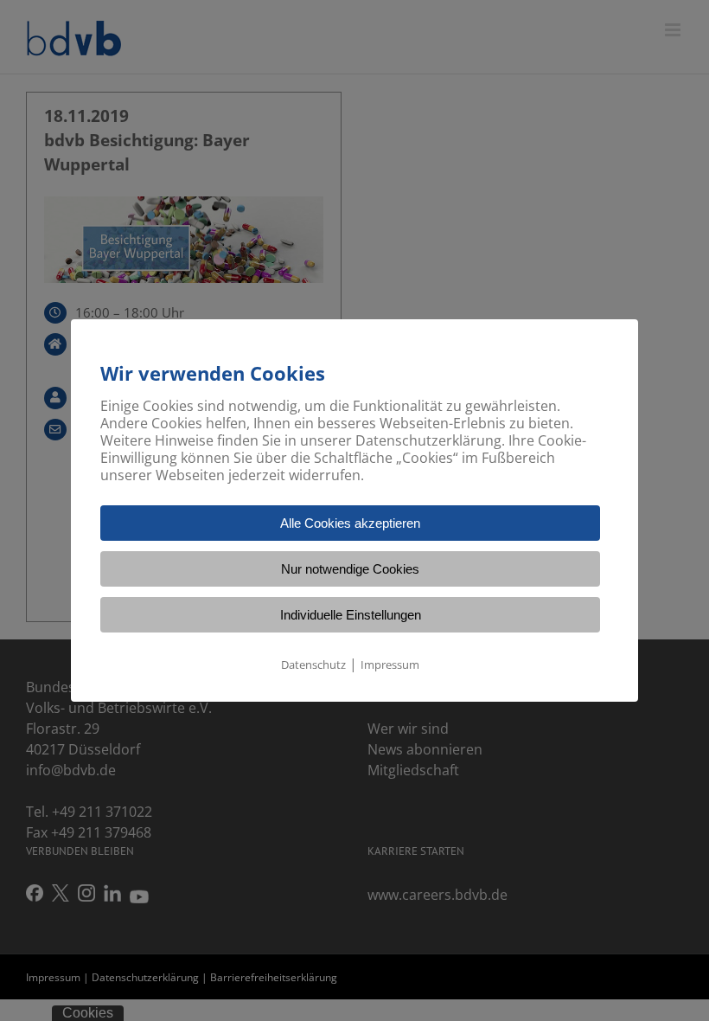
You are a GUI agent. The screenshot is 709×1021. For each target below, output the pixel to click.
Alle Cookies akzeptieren (350, 523)
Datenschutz (313, 664)
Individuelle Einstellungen (350, 614)
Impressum (390, 664)
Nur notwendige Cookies (350, 569)
